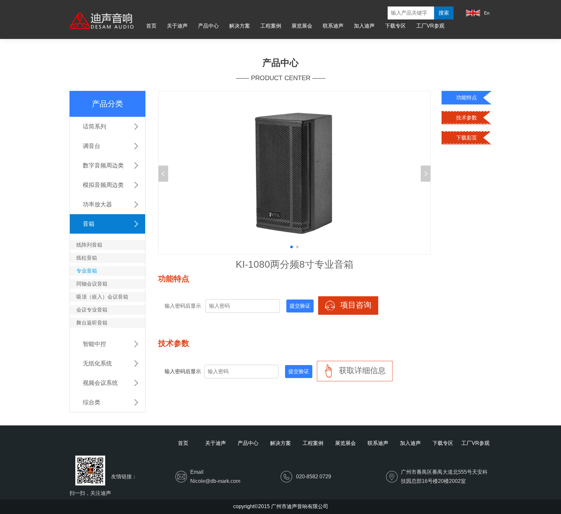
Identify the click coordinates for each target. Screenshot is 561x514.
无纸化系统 (97, 363)
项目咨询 (354, 304)
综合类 (91, 402)
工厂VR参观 (430, 26)
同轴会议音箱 (91, 284)
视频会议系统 (100, 383)
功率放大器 (97, 204)
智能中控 (94, 344)
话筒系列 (94, 126)
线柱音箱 (86, 258)
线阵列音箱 (89, 245)
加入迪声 (364, 26)
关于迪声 (177, 26)
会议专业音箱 (91, 309)
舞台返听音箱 (91, 322)
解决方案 (239, 26)
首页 (151, 26)
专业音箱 (86, 271)
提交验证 (300, 306)
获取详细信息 (361, 370)
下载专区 (395, 26)
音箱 (88, 224)
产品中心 (208, 26)
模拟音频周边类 (103, 185)
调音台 (91, 146)
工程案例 (270, 26)
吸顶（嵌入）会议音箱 (102, 297)
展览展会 (302, 26)
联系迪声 (333, 26)
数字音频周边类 (103, 165)
